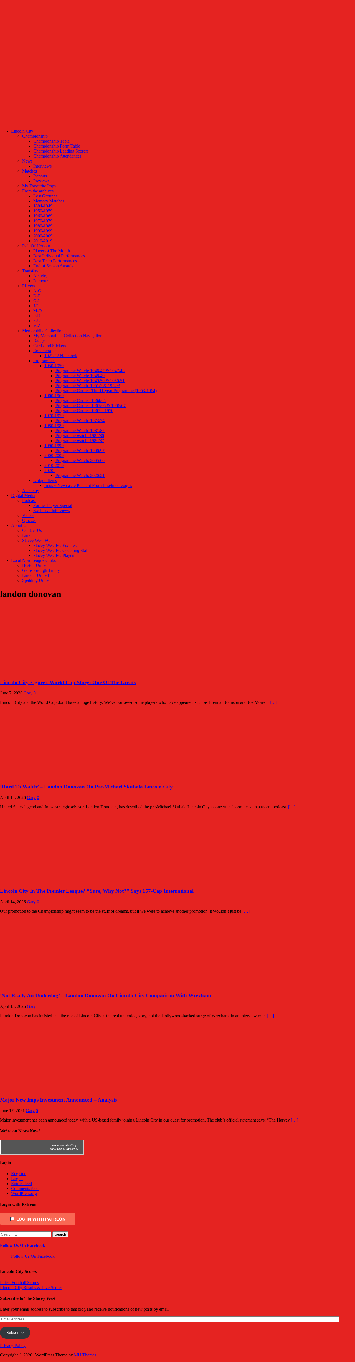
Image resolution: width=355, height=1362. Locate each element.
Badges (39, 340)
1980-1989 (42, 226)
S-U (36, 320)
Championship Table (51, 141)
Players (28, 285)
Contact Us (32, 530)
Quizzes (29, 520)
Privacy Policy (13, 1345)
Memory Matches (48, 201)
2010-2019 (42, 241)
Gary (28, 693)
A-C (37, 290)
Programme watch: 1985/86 (79, 435)
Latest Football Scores (19, 1282)
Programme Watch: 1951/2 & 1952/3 (87, 385)
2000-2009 (42, 236)
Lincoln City (22, 131)
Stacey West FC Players (54, 555)
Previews (41, 181)
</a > (55, 1145)
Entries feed (21, 1183)
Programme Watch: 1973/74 (80, 420)
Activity (40, 275)
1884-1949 (42, 206)
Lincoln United (35, 575)
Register (18, 1173)
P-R (36, 315)
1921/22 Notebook (60, 355)
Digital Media (23, 495)
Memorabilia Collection (43, 330)
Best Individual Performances (59, 255)
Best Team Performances (55, 260)
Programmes (44, 360)
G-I (36, 300)
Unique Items (45, 480)
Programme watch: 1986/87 (79, 440)
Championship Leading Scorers (60, 151)
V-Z (36, 325)
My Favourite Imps (39, 186)
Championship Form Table (56, 146)
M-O (37, 310)
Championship (35, 136)
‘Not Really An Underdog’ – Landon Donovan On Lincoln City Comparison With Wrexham (105, 995)
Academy (30, 490)
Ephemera (42, 350)
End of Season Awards (53, 265)
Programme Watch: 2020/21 (80, 475)
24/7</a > (71, 1149)
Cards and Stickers (49, 345)
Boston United (35, 565)
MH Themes (85, 1355)
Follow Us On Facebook (22, 1245)
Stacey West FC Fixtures (55, 545)
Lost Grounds (45, 196)
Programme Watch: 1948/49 (80, 375)
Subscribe (15, 1332)
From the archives (38, 191)
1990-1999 (42, 231)
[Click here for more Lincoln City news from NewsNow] (23, 1147)
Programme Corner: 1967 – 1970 (84, 410)
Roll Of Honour (36, 246)
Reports (40, 176)
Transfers (30, 270)
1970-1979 (42, 221)
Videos (28, 515)
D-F (36, 295)
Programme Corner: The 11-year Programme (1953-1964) (106, 390)
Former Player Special (52, 505)
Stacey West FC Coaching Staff (61, 550)
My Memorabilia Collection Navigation (67, 335)
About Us (19, 525)
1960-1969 (42, 216)
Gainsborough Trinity (41, 570)
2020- (49, 470)
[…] (273, 702)
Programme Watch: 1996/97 (80, 450)
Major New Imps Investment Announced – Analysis (58, 1100)
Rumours (41, 280)
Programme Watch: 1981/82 (80, 430)
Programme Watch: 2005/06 (80, 460)
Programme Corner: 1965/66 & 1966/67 (90, 405)
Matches (29, 171)
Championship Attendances (57, 156)
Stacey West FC (36, 540)
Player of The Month (51, 250)
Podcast (29, 500)
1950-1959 (42, 211)
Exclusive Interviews (51, 510)
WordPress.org (24, 1193)
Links (27, 535)
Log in (17, 1178)
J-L (36, 305)
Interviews (42, 166)
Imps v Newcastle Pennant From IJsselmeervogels (88, 485)
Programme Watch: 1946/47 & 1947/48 (90, 370)
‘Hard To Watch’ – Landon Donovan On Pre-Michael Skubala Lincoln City (86, 787)
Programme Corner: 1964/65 (80, 400)
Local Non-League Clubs (33, 560)
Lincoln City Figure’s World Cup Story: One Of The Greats (68, 682)
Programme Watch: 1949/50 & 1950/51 (90, 380)
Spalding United (36, 580)
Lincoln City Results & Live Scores (31, 1287)
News (27, 161)
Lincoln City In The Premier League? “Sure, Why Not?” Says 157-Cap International (97, 891)
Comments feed (25, 1188)
